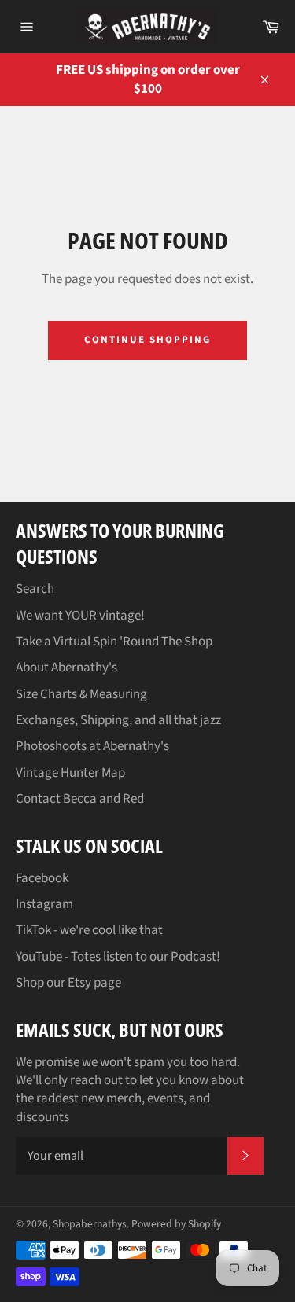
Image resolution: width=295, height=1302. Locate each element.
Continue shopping (147, 340)
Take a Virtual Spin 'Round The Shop (114, 641)
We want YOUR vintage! (80, 615)
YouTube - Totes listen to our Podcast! (118, 956)
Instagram (44, 904)
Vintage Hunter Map (70, 772)
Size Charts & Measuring (81, 694)
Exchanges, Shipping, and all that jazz (118, 720)
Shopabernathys (90, 1223)
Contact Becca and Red (80, 798)
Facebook (42, 878)
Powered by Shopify (176, 1223)
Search (35, 588)
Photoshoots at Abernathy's (92, 746)
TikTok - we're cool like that (89, 930)
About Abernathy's (66, 667)
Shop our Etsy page (68, 982)
